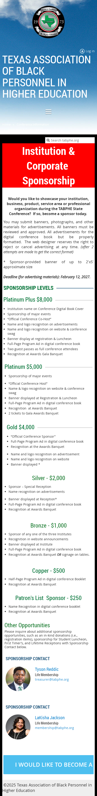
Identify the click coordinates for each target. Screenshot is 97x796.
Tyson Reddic (47, 669)
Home (6, 124)
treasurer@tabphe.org (52, 679)
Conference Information (33, 124)
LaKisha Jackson (50, 717)
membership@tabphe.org (54, 728)
